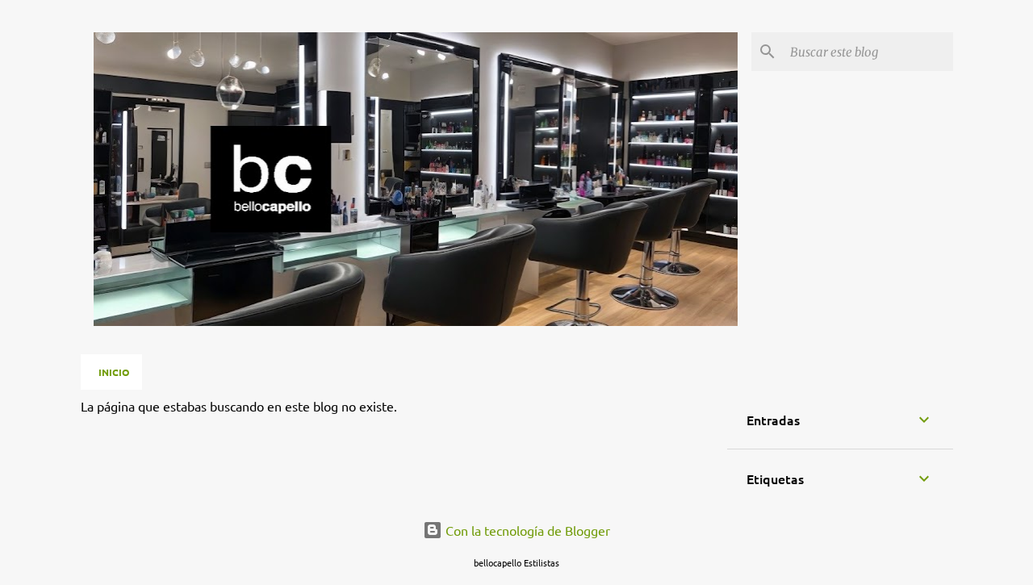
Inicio (113, 372)
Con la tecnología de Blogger (526, 530)
